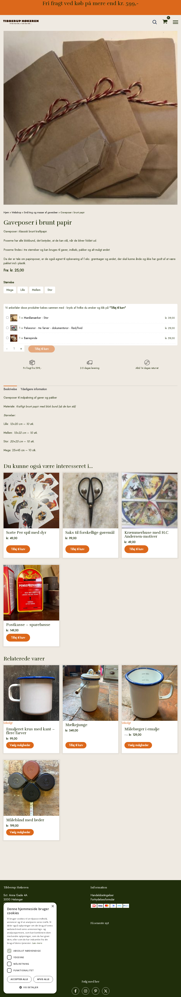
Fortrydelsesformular (102, 899)
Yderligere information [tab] (34, 389)
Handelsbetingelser (102, 895)
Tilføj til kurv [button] (18, 549)
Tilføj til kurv (42, 349)
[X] (105, 991)
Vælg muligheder (20, 745)
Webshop (16, 212)
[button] (154, 22)
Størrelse (9, 282)
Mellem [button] (36, 290)
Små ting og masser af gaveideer (41, 212)
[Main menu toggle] (175, 22)
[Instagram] (85, 991)
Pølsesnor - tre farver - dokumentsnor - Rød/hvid (53, 328)
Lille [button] (22, 290)
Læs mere (37, 943)
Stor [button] (50, 290)
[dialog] (30, 948)
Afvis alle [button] (43, 979)
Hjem (6, 212)
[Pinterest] (95, 991)
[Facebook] (75, 991)
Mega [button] (9, 290)
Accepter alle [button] (19, 979)
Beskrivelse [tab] (10, 389)
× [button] (52, 906)
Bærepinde (30, 338)
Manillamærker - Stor (36, 318)
